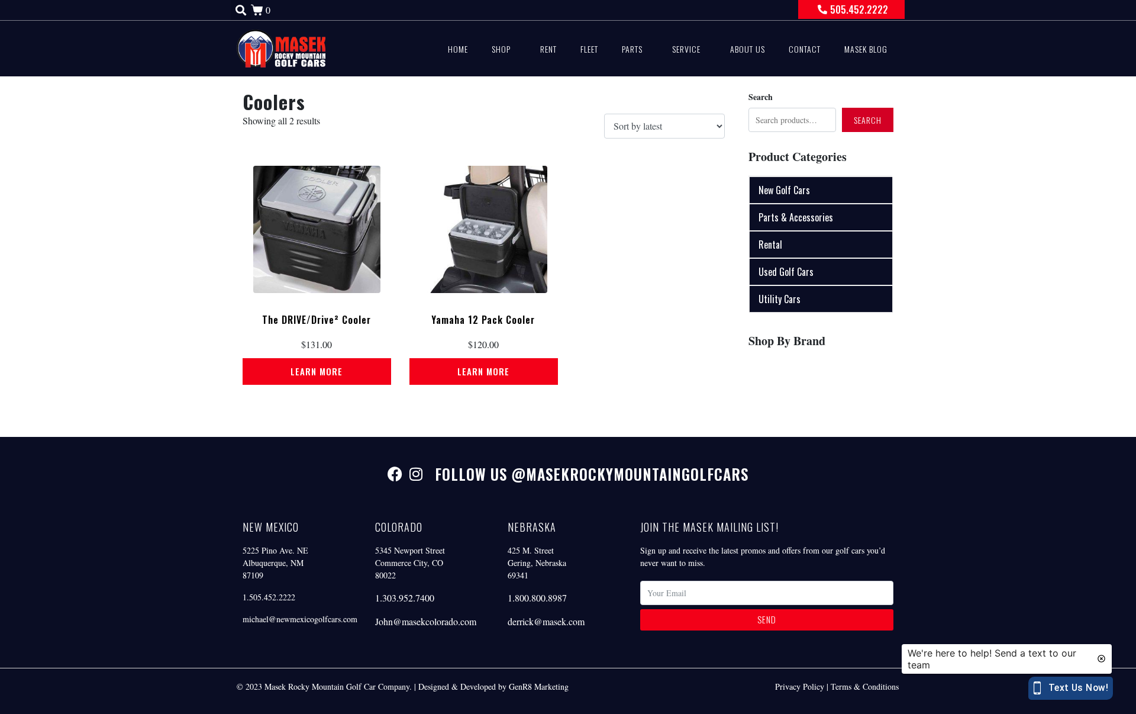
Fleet (589, 49)
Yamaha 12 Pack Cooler (483, 320)
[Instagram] (415, 474)
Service (686, 49)
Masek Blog (866, 49)
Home (458, 49)
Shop (501, 49)
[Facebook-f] (395, 474)
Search (760, 97)
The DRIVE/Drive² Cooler (316, 320)
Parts (632, 49)
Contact (805, 49)
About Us (747, 49)
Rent (548, 49)
